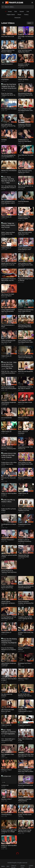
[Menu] (3, 2)
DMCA (3, 866)
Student (22, 11)
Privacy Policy (23, 866)
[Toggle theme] (32, 2)
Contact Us (31, 866)
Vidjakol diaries (11, 14)
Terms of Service (13, 866)
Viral (28, 11)
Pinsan (19, 14)
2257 (8, 866)
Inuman (10, 11)
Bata (15, 11)
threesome (17, 17)
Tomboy (26, 14)
